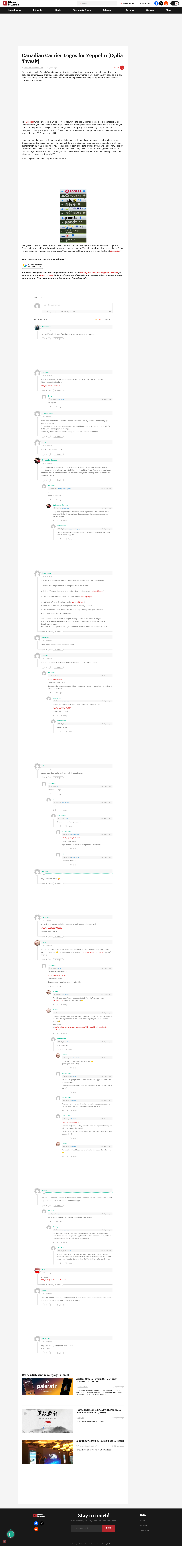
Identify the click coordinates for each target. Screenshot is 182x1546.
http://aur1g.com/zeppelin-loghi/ (53, 1280)
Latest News (14, 10)
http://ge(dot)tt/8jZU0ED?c (51, 928)
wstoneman (60, 399)
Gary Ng (81, 1418)
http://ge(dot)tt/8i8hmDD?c (57, 679)
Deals (58, 10)
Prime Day (38, 10)
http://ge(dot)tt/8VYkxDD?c (71, 838)
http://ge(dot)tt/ (58, 1000)
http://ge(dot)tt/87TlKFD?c (57, 975)
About (142, 1520)
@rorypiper (115, 251)
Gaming (150, 10)
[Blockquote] (62, 311)
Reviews (130, 10)
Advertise (143, 1526)
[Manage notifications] (4, 1541)
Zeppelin (30, 122)
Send (109, 1527)
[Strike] (53, 311)
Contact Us (144, 1531)
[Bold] (44, 311)
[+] (74, 311)
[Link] (68, 311)
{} (71, 311)
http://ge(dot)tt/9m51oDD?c (62, 708)
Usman (59, 968)
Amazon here (46, 275)
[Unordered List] (59, 311)
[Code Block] (65, 311)
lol (57, 786)
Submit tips (145, 3)
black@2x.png (86, 596)
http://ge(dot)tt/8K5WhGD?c (72, 1122)
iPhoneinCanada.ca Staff (33, 68)
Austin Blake (83, 1387)
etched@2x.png (78, 602)
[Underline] (50, 311)
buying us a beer (88, 272)
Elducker (60, 676)
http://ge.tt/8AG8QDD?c (50, 386)
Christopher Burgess (63, 488)
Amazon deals (129, 3)
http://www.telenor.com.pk (92, 952)
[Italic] (47, 311)
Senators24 (46, 637)
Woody (59, 1214)
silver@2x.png (97, 591)
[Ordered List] (56, 311)
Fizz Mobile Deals (82, 10)
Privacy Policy (107, 1544)
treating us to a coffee (107, 272)
